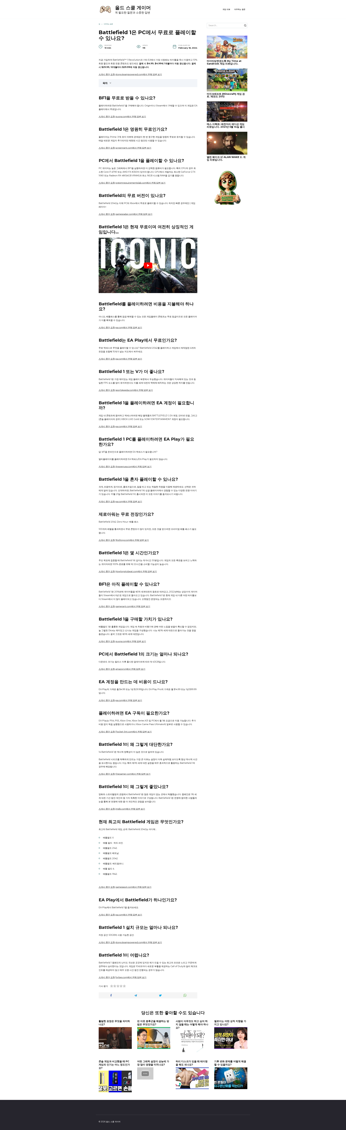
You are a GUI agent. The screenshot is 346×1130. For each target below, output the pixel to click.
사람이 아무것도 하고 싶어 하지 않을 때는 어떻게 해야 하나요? (192, 1024)
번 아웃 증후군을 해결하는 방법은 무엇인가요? (153, 1023)
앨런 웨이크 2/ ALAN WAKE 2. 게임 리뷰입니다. (226, 158)
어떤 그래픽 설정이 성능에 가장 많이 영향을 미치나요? (153, 1063)
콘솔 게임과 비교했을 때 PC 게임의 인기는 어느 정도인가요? (114, 1064)
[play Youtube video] (148, 265)
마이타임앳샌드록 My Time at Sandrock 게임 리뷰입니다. (224, 62)
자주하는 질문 (239, 9)
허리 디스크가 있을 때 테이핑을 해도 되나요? (192, 1063)
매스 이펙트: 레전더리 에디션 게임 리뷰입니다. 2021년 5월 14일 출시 (226, 125)
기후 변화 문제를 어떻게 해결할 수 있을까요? (230, 1063)
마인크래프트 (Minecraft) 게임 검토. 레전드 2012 (226, 95)
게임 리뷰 (226, 9)
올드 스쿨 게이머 (133, 8)
